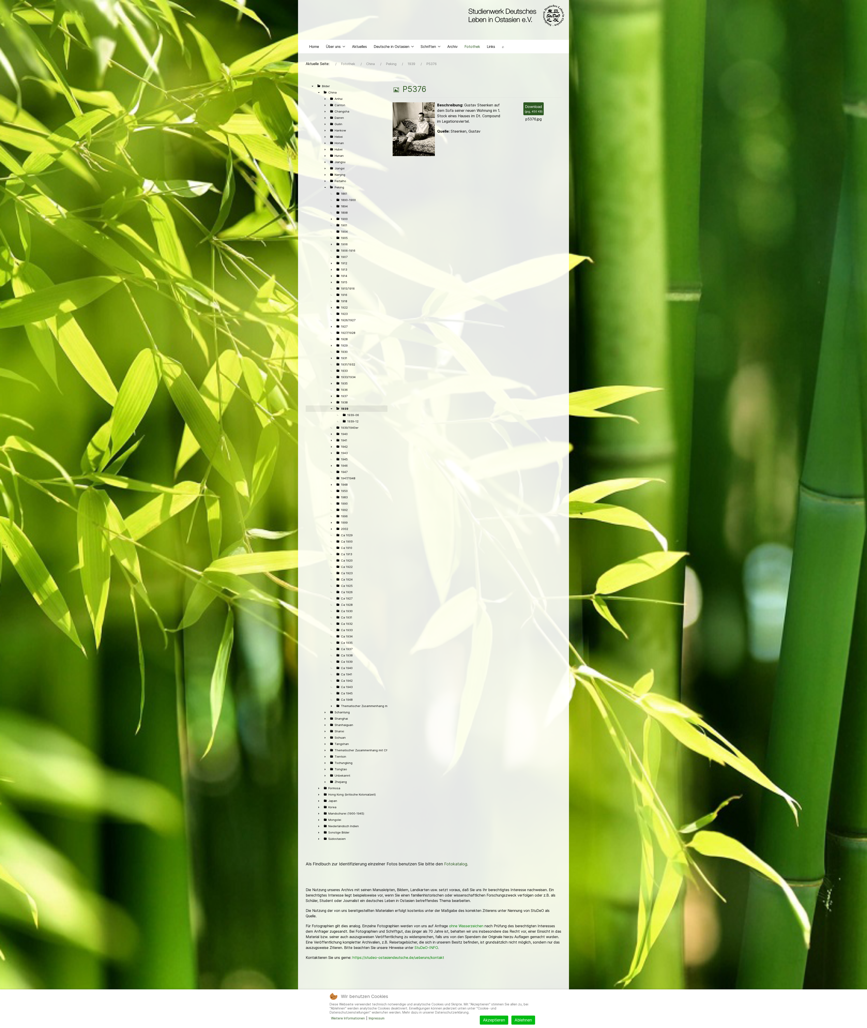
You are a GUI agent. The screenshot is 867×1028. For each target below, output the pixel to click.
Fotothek (472, 46)
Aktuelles (359, 46)
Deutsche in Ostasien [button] (391, 46)
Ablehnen (523, 1020)
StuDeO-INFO (426, 947)
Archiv (452, 46)
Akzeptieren (494, 1020)
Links (491, 46)
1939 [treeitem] (344, 408)
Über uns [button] (333, 46)
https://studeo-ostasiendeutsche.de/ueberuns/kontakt (398, 957)
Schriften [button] (428, 46)
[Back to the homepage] (515, 15)
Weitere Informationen (348, 1018)
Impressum (377, 1018)
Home (314, 46)
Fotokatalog (455, 863)
